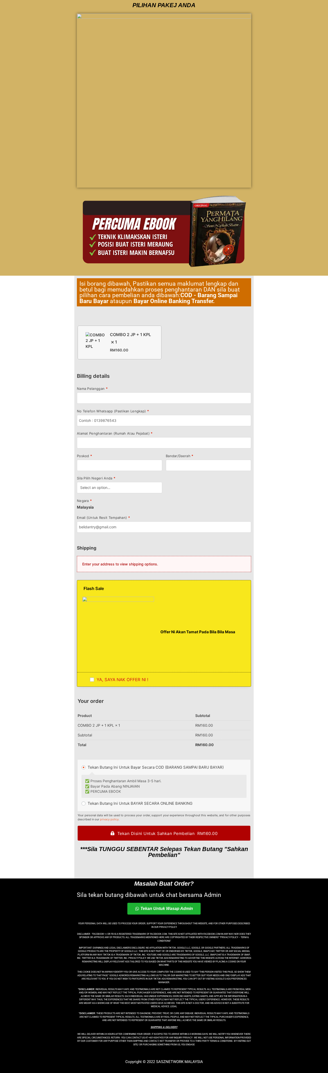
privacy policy (109, 819)
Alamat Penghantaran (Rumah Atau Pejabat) (115, 433)
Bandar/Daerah (179, 456)
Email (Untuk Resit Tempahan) (103, 517)
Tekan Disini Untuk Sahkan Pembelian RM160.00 (167, 833)
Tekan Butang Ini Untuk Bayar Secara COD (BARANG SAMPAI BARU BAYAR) (155, 767)
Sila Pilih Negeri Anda (96, 478)
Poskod (84, 456)
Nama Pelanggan (92, 388)
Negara (84, 500)
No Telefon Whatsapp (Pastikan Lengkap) (113, 411)
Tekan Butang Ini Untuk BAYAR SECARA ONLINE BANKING (139, 803)
